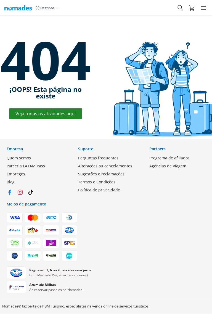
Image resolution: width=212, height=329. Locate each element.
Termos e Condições (96, 181)
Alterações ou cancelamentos (105, 165)
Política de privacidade (99, 189)
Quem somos (19, 158)
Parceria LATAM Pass (26, 165)
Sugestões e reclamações (101, 173)
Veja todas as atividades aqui (45, 114)
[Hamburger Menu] (203, 8)
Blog (11, 181)
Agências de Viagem (167, 165)
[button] (192, 7)
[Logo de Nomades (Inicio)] (19, 7)
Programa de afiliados (169, 158)
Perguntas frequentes (98, 158)
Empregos (16, 173)
